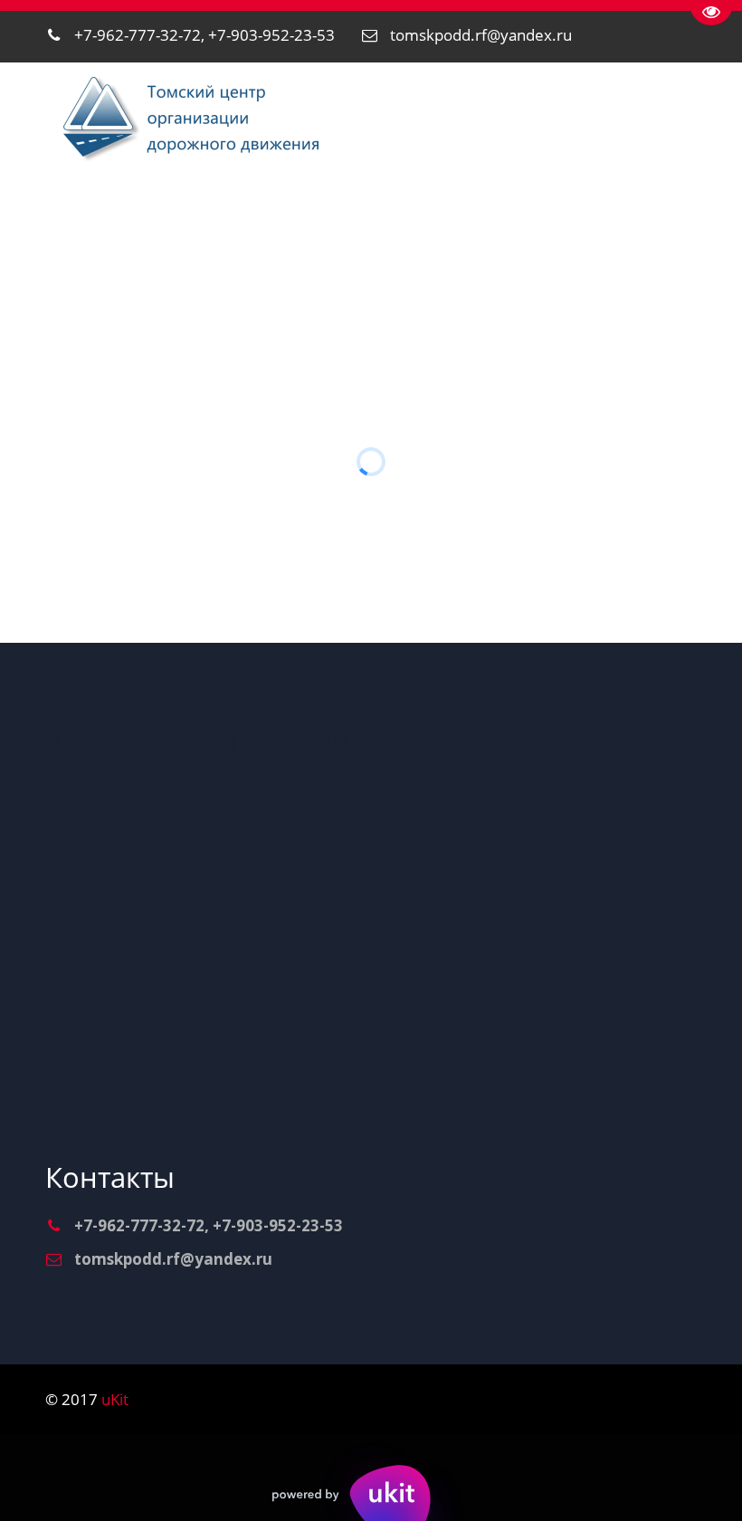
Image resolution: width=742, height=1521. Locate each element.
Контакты (416, 227)
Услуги (199, 227)
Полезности (647, 227)
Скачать (525, 227)
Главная (98, 227)
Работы (309, 227)
